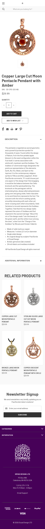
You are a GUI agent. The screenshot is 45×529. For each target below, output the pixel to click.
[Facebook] (3, 129)
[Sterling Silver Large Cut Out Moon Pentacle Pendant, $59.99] (33, 296)
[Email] (7, 129)
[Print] (12, 129)
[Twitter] (16, 129)
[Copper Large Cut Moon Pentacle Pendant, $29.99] (11, 296)
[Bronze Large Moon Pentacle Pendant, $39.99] (11, 348)
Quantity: (6, 100)
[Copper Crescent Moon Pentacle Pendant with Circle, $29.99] (33, 348)
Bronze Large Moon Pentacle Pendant (10, 369)
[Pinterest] (21, 129)
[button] (22, 139)
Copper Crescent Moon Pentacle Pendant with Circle (32, 370)
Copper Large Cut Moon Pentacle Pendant (9, 319)
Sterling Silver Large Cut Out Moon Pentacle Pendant (33, 319)
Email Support (22, 493)
